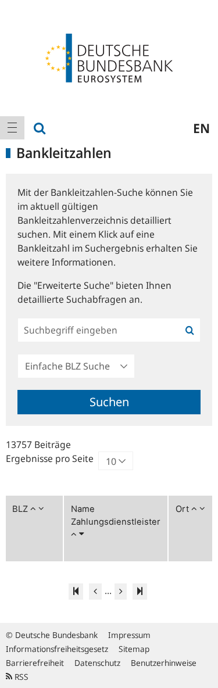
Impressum (129, 634)
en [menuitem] (201, 128)
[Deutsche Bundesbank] (109, 57)
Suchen (109, 402)
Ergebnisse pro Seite (50, 458)
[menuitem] (12, 127)
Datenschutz (97, 662)
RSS (20, 676)
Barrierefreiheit (35, 662)
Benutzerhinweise (163, 662)
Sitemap (134, 648)
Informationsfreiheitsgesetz (57, 648)
